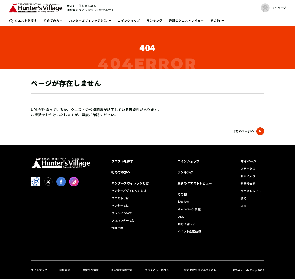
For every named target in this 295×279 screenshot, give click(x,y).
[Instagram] (74, 181)
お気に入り (248, 176)
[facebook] (61, 181)
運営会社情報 (90, 270)
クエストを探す (26, 20)
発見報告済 (248, 183)
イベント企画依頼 (189, 231)
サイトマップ (39, 270)
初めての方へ (52, 20)
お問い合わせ (186, 224)
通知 (243, 198)
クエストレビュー (252, 191)
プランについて (121, 213)
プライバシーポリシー (158, 270)
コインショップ (129, 20)
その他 (215, 20)
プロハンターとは (123, 220)
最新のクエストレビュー (186, 20)
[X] (48, 181)
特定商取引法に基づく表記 (200, 270)
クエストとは (120, 198)
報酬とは (117, 228)
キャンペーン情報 (189, 209)
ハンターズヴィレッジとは (88, 20)
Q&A (181, 216)
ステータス (248, 168)
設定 (243, 206)
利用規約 (64, 270)
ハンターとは (120, 205)
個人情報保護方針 (122, 270)
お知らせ (183, 202)
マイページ (248, 161)
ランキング (154, 20)
